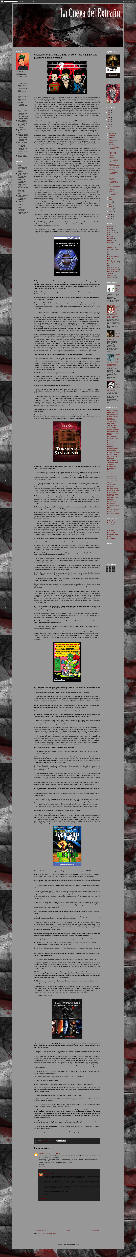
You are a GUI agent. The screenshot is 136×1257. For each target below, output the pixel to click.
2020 (109, 119)
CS (108, 234)
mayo (110, 202)
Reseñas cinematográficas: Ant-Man (114, 193)
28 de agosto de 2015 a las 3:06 (63, 1173)
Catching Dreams (112, 456)
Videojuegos (110, 277)
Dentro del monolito (112, 448)
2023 (109, 112)
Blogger (78, 1244)
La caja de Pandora (112, 460)
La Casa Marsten (112, 436)
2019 (109, 122)
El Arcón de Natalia (112, 480)
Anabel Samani (111, 427)
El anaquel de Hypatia (113, 490)
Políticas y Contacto (112, 256)
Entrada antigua (95, 1230)
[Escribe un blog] (59, 1141)
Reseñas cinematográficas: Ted (117, 288)
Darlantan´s (110, 458)
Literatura (48, 1142)
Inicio (68, 1230)
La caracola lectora (112, 431)
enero (111, 211)
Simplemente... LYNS (113, 497)
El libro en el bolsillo (112, 416)
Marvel (109, 536)
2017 (109, 126)
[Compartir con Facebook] (63, 1141)
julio (110, 197)
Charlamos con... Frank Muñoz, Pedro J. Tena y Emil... (114, 153)
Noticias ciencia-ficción (113, 452)
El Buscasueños (111, 443)
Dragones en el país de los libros (112, 495)
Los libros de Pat (111, 476)
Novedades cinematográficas (112, 243)
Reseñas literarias (112, 269)
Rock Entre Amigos (112, 410)
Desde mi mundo (112, 502)
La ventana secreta (112, 488)
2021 (109, 117)
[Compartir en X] (61, 1141)
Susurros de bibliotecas (110, 445)
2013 (109, 216)
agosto (111, 142)
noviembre (112, 135)
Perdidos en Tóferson (113, 509)
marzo (111, 206)
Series (109, 273)
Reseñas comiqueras (113, 264)
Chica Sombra (111, 525)
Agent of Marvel (111, 484)
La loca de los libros (112, 412)
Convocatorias (111, 232)
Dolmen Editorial (111, 538)
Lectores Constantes (112, 521)
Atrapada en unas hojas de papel (112, 422)
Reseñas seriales (112, 271)
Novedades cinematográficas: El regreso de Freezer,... (114, 187)
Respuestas (44, 1170)
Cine (108, 228)
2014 (109, 214)
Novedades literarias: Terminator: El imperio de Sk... (114, 180)
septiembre (112, 140)
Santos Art (110, 482)
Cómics (109, 230)
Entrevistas (42, 1142)
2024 (109, 110)
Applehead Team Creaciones (112, 529)
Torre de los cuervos (112, 462)
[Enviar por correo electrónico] (57, 1141)
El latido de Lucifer (112, 478)
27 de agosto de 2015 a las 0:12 (53, 1153)
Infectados (110, 499)
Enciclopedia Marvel (112, 534)
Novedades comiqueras (110, 246)
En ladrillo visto (111, 492)
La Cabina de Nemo (112, 414)
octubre (111, 137)
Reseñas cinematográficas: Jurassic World (114, 166)
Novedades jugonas (112, 249)
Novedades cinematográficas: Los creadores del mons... (114, 146)
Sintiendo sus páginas (113, 429)
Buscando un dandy (112, 438)
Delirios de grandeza (113, 513)
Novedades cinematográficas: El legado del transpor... (114, 171)
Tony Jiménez (47, 1173)
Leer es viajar (111, 441)
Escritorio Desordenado (111, 419)
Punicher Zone (111, 511)
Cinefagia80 (110, 464)
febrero (111, 209)
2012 (109, 219)
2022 (109, 114)
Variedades (110, 275)
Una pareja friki (111, 466)
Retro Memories (111, 523)
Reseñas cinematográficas (112, 261)
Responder (42, 1166)
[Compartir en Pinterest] (65, 1141)
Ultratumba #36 (113, 176)
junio (110, 199)
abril (110, 204)
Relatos (109, 258)
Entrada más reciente (40, 1230)
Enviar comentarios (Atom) (49, 1233)
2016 (109, 128)
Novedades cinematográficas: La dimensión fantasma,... (114, 160)
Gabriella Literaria (112, 474)
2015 (109, 131)
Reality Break (111, 503)
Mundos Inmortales (112, 472)
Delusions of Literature (113, 454)
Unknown (41, 1153)
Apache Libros (111, 527)
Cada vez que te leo (112, 425)
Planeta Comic (111, 532)
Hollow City (110, 486)
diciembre (112, 133)
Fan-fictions (110, 238)
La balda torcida (111, 450)
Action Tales (110, 226)
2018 (109, 124)
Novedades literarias (113, 253)
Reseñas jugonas (112, 267)
